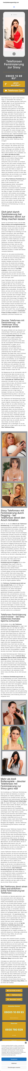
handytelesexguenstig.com (11, 2)
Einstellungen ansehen (14, 1067)
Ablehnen (14, 1063)
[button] (26, 1042)
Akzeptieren (14, 1059)
